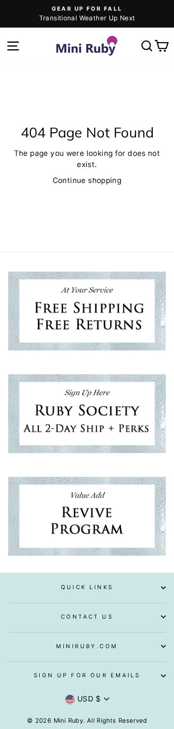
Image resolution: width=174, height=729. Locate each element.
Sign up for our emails (87, 675)
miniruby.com (86, 646)
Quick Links (87, 587)
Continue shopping (87, 180)
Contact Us (87, 616)
